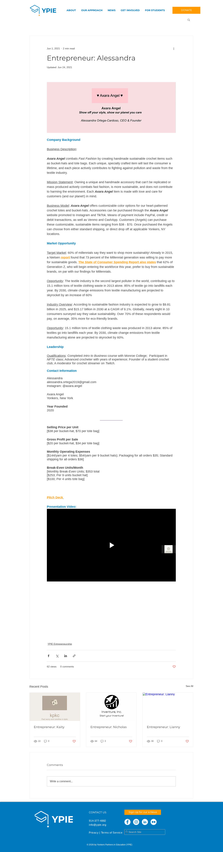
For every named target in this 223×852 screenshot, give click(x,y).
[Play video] (111, 545)
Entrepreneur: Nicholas (108, 727)
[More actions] (174, 48)
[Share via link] (74, 655)
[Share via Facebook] (48, 655)
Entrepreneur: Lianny (163, 727)
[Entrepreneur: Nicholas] (111, 707)
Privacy (93, 832)
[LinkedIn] (145, 822)
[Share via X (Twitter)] (57, 655)
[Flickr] (154, 822)
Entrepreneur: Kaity (49, 727)
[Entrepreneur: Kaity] (55, 707)
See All (189, 686)
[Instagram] (136, 822)
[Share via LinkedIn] (65, 655)
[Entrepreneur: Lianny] (168, 707)
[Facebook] (127, 822)
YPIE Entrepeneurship (60, 643)
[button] (188, 19)
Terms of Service (111, 832)
